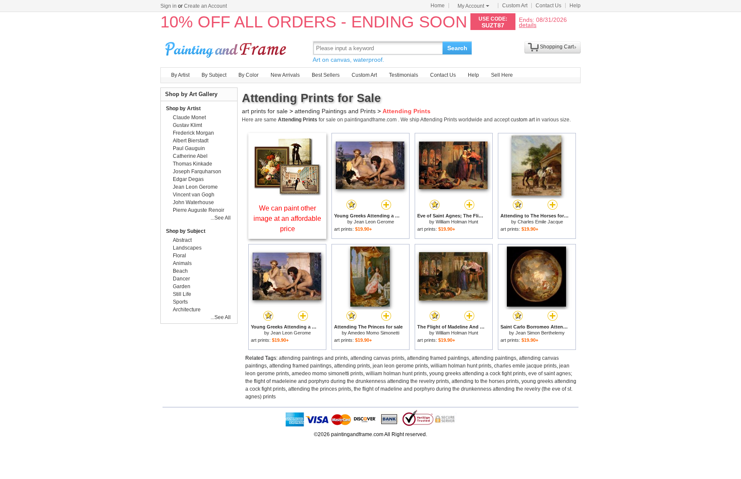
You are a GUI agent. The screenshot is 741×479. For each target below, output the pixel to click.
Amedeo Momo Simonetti (373, 332)
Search (457, 48)
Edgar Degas (188, 179)
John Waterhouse (193, 202)
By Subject (214, 75)
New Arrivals (285, 75)
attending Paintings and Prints (335, 111)
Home (438, 6)
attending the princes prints (319, 389)
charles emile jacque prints (525, 366)
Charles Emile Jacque (540, 221)
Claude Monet (189, 117)
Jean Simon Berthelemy (540, 332)
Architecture (187, 310)
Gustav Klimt (187, 125)
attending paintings (494, 358)
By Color (248, 75)
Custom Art (514, 6)
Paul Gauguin (189, 148)
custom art (523, 120)
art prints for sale (265, 111)
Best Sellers (326, 75)
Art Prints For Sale (227, 48)
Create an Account (205, 6)
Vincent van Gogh (193, 195)
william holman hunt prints (461, 366)
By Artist (180, 75)
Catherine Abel (190, 156)
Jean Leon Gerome (374, 221)
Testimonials (403, 75)
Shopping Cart (557, 47)
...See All (221, 218)
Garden (181, 286)
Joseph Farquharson (197, 172)
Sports (180, 302)
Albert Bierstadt (190, 141)
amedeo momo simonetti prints (327, 374)
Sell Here (502, 75)
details (527, 24)
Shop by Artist (183, 108)
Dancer (181, 279)
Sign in (168, 6)
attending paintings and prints (313, 358)
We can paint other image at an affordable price (287, 218)
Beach (180, 271)
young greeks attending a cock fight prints (477, 374)
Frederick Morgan (193, 133)
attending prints (352, 366)
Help (575, 6)
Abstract (182, 240)
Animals (182, 263)
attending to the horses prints (485, 381)
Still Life (182, 294)
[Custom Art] (287, 193)
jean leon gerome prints (400, 366)
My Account (471, 6)
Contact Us (548, 6)
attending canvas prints (377, 358)
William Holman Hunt (457, 221)
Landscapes (187, 248)
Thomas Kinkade (192, 164)
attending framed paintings (438, 358)
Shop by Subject (185, 231)
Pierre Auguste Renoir (198, 210)
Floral (179, 256)
